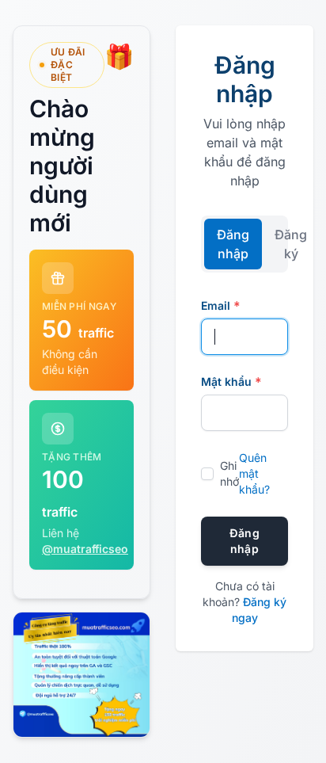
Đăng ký (291, 244)
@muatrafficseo (85, 548)
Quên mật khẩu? (254, 473)
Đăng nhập (233, 244)
